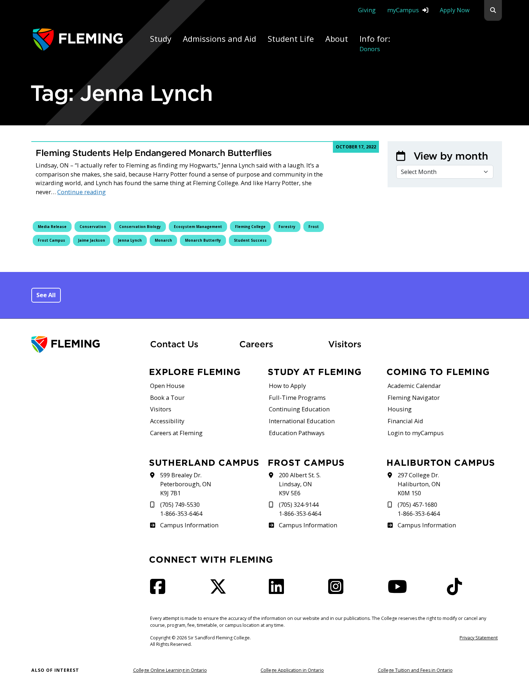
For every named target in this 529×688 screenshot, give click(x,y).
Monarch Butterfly (203, 240)
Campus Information (189, 525)
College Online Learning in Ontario (170, 670)
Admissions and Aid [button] (219, 38)
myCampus (403, 10)
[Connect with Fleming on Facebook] (159, 590)
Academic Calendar (414, 385)
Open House (167, 385)
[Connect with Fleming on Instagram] (338, 590)
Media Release (52, 226)
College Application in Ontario (292, 670)
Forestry (287, 226)
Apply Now (455, 10)
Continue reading (81, 192)
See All (46, 295)
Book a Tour (167, 397)
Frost (313, 226)
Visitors (344, 344)
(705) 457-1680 (417, 504)
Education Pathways (297, 433)
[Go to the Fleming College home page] (86, 344)
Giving (367, 10)
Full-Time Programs (297, 397)
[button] (493, 10)
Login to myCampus (416, 433)
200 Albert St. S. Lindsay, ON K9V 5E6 (300, 484)
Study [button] (160, 38)
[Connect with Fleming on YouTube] (399, 590)
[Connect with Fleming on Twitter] (220, 590)
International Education (302, 421)
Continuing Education (299, 409)
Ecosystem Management (198, 226)
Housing (400, 409)
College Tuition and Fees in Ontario (415, 670)
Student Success (250, 240)
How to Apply (287, 385)
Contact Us (174, 344)
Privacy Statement (479, 638)
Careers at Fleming (176, 433)
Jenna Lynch (130, 240)
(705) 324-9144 (298, 504)
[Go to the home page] (78, 39)
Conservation (93, 226)
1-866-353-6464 (181, 513)
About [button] (336, 38)
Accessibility (167, 421)
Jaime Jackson (91, 240)
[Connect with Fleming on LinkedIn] (278, 590)
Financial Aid (405, 421)
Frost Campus (51, 240)
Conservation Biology (140, 226)
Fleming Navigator (414, 397)
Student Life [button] (291, 38)
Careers (279, 343)
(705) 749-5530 (180, 504)
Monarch (163, 240)
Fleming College (250, 226)
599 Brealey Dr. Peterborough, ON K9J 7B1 (185, 484)
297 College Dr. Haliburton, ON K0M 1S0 (419, 484)
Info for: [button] (375, 43)
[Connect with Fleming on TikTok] (456, 590)
